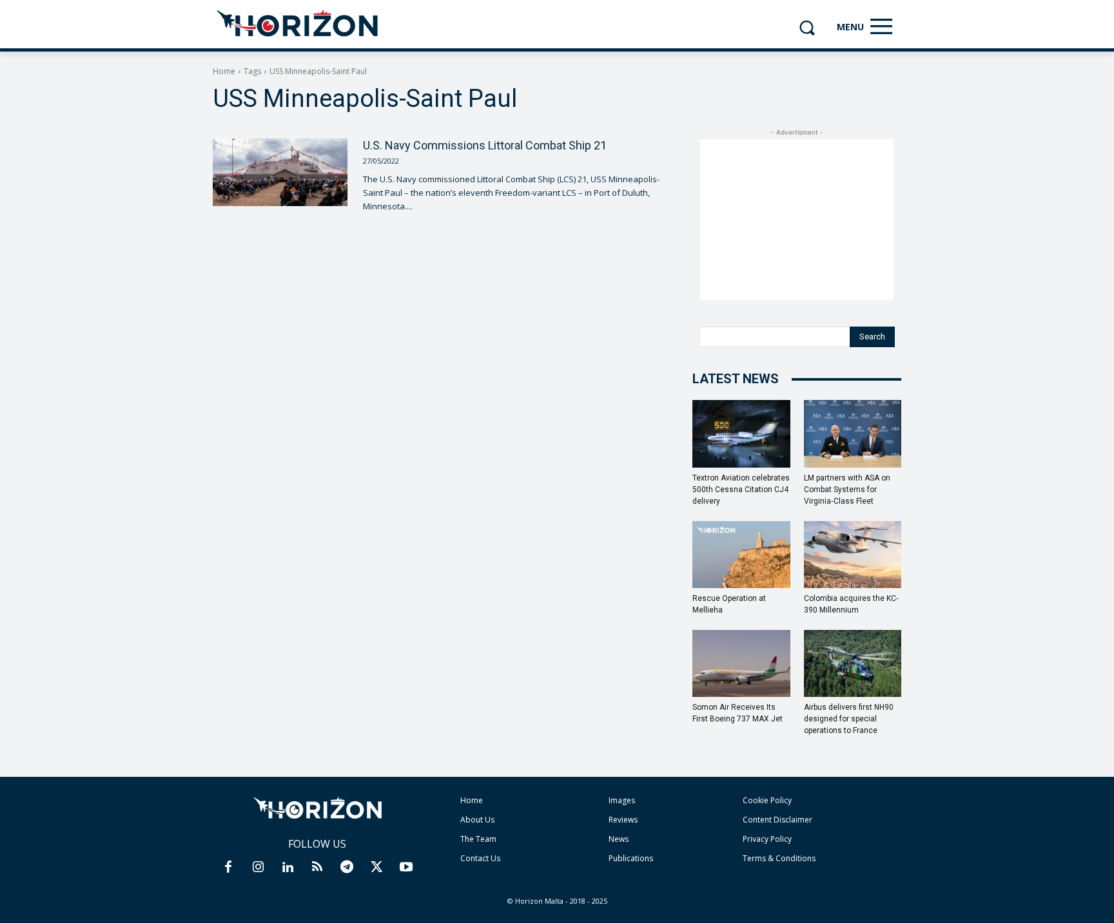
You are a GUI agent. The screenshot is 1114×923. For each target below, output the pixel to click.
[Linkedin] (287, 867)
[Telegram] (346, 867)
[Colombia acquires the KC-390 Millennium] (853, 554)
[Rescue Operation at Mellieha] (741, 554)
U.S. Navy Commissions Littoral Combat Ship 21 (485, 145)
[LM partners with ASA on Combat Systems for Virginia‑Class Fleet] (853, 433)
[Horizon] (298, 23)
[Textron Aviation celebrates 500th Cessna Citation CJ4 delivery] (741, 433)
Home (224, 71)
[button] (807, 27)
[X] (376, 867)
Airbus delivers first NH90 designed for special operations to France (849, 719)
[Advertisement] (797, 219)
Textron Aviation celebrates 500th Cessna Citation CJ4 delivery (741, 489)
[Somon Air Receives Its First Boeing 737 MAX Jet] (741, 663)
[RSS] (317, 867)
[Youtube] (406, 867)
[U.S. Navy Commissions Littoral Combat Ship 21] (280, 171)
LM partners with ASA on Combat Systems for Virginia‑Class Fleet (847, 489)
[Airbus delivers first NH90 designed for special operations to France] (853, 663)
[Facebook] (228, 867)
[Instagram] (257, 867)
